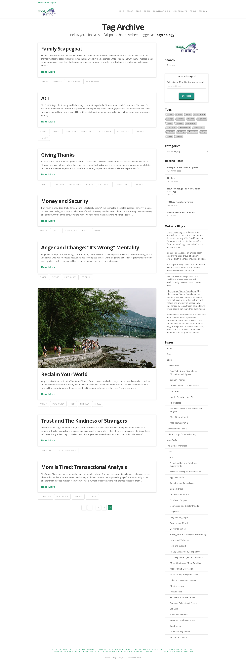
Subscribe (186, 95)
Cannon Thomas (177, 380)
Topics (170, 457)
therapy (44, 138)
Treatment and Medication (182, 620)
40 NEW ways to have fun (180, 202)
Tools (169, 451)
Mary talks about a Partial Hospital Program (186, 410)
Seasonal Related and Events (183, 603)
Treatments (175, 626)
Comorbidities (176, 488)
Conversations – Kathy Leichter (184, 385)
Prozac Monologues (176, 232)
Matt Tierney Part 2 (179, 422)
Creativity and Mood (179, 494)
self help (140, 131)
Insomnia (180, 123)
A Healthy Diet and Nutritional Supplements (183, 464)
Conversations (173, 365)
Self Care (174, 608)
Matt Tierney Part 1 (179, 417)
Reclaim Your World (64, 374)
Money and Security (64, 201)
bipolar (179, 114)
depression (70, 131)
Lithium (171, 178)
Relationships (176, 591)
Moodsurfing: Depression (181, 568)
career (56, 230)
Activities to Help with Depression (185, 471)
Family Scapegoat (61, 48)
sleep (203, 132)
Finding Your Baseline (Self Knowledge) (188, 534)
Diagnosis (174, 511)
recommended (123, 131)
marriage (58, 81)
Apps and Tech (177, 477)
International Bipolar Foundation (181, 291)
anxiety (43, 230)
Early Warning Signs (179, 517)
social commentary (66, 450)
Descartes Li (176, 391)
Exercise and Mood (179, 523)
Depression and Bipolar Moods (184, 506)
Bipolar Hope (173, 252)
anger (43, 277)
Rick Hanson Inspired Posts (182, 597)
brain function (200, 114)
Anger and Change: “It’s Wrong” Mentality (90, 247)
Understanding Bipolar (180, 631)
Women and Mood (178, 637)
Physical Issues (177, 586)
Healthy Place (173, 314)
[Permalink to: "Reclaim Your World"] (97, 328)
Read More (48, 71)
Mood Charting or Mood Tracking (185, 563)
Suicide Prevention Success (181, 212)
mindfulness (87, 131)
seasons (78, 496)
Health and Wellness (179, 540)
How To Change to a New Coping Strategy (183, 190)
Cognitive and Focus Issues (182, 483)
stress (85, 230)
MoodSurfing (173, 440)
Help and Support (178, 546)
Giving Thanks (58, 154)
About (169, 348)
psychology (74, 81)
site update (193, 132)
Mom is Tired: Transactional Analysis (84, 467)
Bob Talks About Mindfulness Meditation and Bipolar (183, 373)
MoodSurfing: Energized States (184, 574)
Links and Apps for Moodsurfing (181, 434)
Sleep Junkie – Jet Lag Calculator (188, 557)
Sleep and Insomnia (179, 614)
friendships (75, 184)
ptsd (72, 404)
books (43, 131)
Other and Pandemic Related (183, 580)
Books (170, 359)
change (55, 131)
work (97, 230)
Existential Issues (178, 528)
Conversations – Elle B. (177, 428)
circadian (181, 118)
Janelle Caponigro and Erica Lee (184, 397)
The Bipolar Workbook (177, 445)
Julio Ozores (175, 402)
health (89, 184)
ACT (45, 98)
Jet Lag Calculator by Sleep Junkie (185, 551)
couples (44, 81)
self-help (171, 132)
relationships (92, 81)
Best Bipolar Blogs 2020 (178, 264)
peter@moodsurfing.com (48, 3)
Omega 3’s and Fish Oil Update (182, 167)
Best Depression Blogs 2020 (180, 276)
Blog (169, 354)
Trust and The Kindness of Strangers (84, 420)
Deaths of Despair (178, 500)
